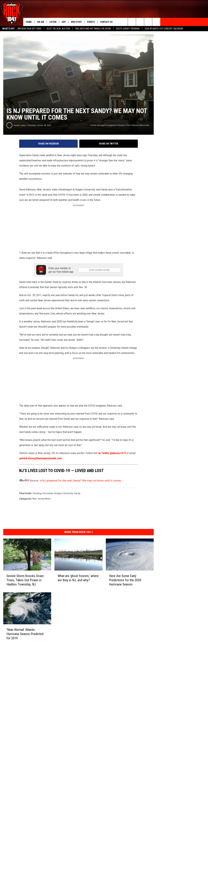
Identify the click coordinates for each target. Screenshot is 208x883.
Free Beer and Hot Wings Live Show (93, 28)
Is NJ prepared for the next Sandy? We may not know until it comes (80, 480)
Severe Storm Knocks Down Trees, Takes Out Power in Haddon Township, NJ (25, 580)
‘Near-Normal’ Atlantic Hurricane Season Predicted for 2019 (24, 634)
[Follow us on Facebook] (148, 22)
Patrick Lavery (19, 125)
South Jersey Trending (128, 28)
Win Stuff (76, 22)
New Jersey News (41, 498)
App (64, 22)
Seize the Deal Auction (58, 28)
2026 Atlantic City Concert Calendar (164, 28)
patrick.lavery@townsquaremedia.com (40, 458)
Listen (52, 22)
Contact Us (106, 22)
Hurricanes (47, 493)
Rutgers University (63, 493)
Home (29, 22)
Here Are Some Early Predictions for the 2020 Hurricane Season (125, 580)
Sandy (77, 493)
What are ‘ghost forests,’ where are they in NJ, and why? (78, 578)
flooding (37, 493)
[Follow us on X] (156, 22)
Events (91, 22)
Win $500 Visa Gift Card (29, 28)
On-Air (40, 22)
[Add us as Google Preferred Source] (140, 22)
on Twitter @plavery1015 (112, 453)
